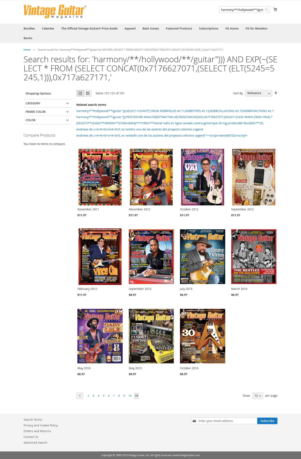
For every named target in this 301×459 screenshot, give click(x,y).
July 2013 (186, 289)
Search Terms (33, 419)
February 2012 (87, 289)
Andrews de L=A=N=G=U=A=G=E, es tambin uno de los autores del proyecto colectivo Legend (139, 129)
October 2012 (189, 209)
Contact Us (31, 437)
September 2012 (242, 209)
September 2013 (140, 289)
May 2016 (84, 368)
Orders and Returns (37, 431)
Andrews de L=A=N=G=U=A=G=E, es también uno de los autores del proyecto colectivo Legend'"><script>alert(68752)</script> (162, 135)
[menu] (150, 33)
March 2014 (239, 289)
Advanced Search (35, 442)
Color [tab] (30, 120)
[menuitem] (29, 28)
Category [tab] (33, 103)
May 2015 (135, 368)
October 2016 (189, 368)
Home (27, 49)
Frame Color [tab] (36, 112)
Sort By (238, 93)
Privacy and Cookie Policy (41, 425)
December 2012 (139, 209)
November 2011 (88, 209)
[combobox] (244, 9)
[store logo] (55, 11)
